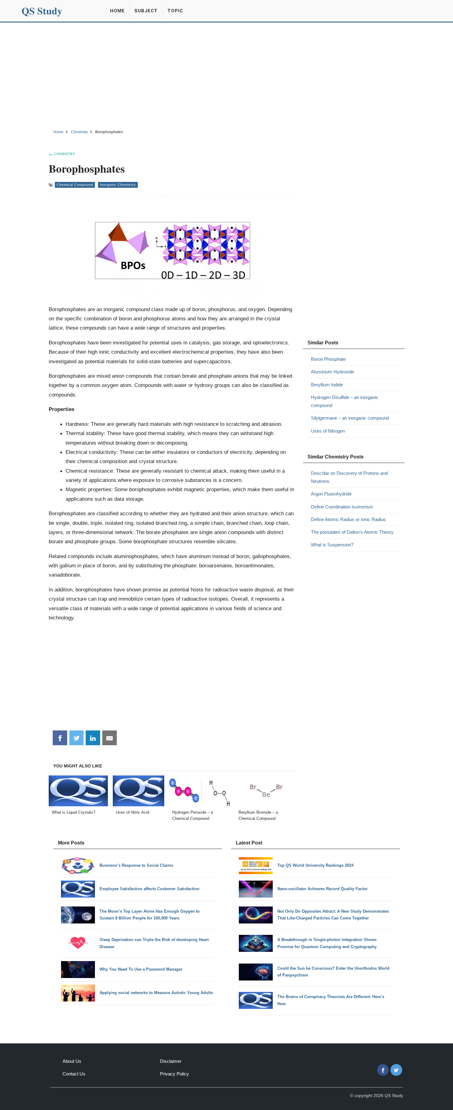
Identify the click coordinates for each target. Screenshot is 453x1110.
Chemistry (64, 153)
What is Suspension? (332, 544)
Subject (146, 11)
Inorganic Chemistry (118, 185)
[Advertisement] (226, 75)
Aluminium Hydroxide (332, 371)
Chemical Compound (75, 185)
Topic (175, 11)
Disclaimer (171, 1061)
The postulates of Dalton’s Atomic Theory (352, 532)
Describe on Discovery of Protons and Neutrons (349, 477)
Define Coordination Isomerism (342, 506)
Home (117, 11)
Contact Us (74, 1073)
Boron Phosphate (328, 359)
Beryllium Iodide (327, 384)
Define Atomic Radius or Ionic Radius (348, 519)
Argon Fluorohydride (331, 493)
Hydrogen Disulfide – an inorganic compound (344, 401)
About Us (72, 1061)
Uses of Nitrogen (328, 431)
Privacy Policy (174, 1073)
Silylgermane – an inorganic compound (350, 418)
